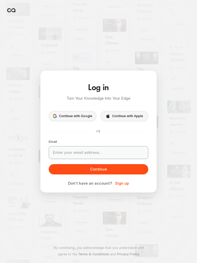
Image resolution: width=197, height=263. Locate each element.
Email (53, 141)
